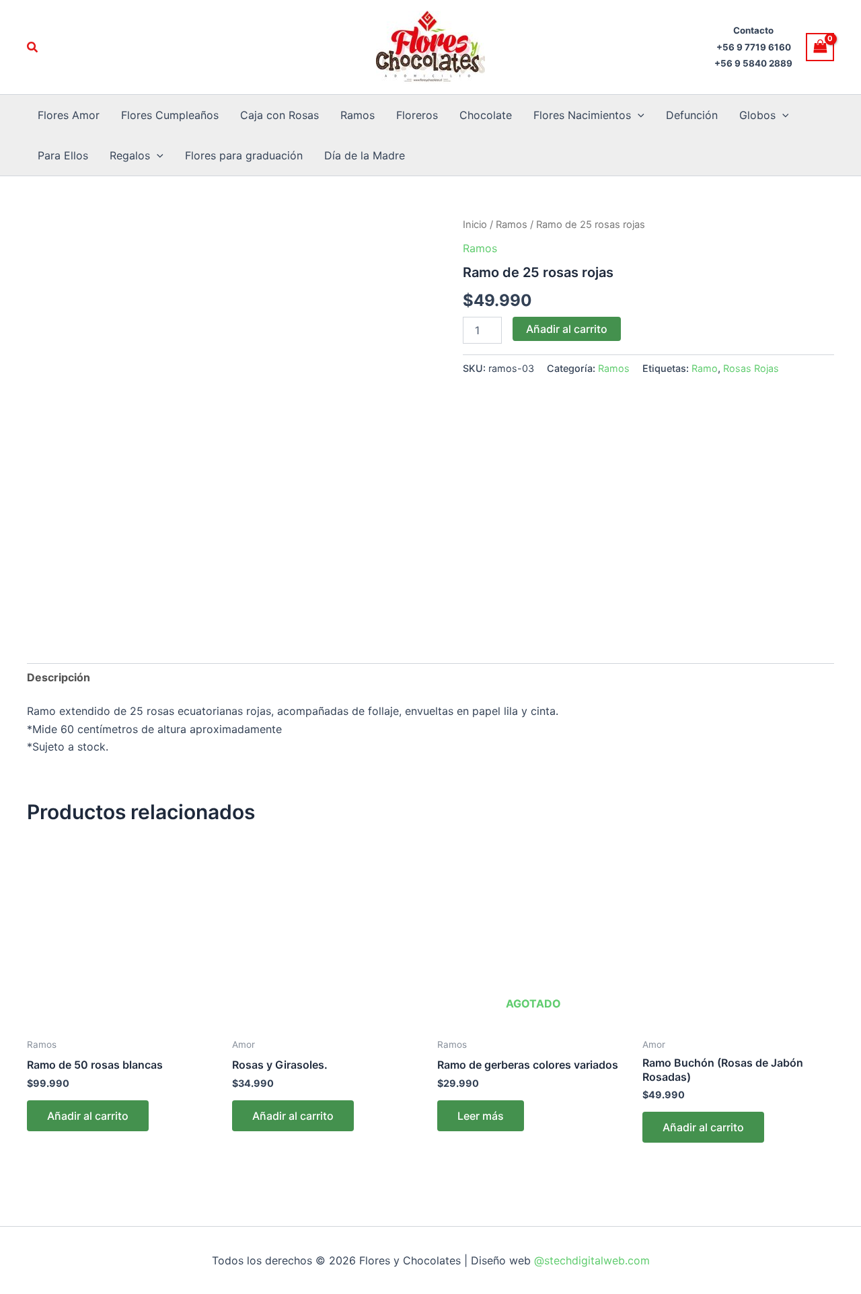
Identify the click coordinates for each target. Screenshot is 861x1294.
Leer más (480, 1115)
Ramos (357, 115)
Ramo (704, 368)
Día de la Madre (364, 155)
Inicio (475, 225)
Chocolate (485, 115)
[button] (33, 47)
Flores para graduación (244, 155)
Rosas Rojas (751, 368)
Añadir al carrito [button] (87, 1115)
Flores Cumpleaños (170, 115)
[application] (637, 115)
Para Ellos (63, 155)
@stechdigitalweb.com (590, 1260)
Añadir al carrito (566, 329)
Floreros (417, 115)
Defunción (692, 115)
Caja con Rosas (279, 115)
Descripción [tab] (58, 677)
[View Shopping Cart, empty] (820, 47)
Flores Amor (69, 115)
